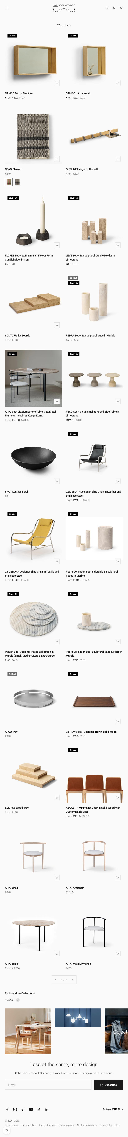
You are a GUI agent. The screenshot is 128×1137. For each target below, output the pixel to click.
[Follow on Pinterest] (23, 1109)
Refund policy (12, 1125)
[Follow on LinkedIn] (47, 1109)
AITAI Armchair (75, 887)
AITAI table (11, 963)
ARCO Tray (11, 731)
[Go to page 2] (72, 980)
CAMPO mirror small (78, 93)
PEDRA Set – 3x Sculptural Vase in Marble (90, 335)
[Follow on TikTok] (39, 1109)
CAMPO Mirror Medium (19, 93)
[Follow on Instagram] (15, 1109)
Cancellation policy (110, 1125)
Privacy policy (29, 1125)
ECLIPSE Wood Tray (17, 807)
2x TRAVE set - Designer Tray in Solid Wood (91, 731)
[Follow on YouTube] (31, 1109)
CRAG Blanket (13, 169)
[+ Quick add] (57, 83)
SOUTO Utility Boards (17, 335)
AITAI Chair (11, 887)
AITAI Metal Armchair (78, 963)
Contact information (87, 1125)
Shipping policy (66, 1125)
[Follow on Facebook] (7, 1109)
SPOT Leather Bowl (16, 491)
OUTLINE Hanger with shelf (82, 169)
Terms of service (47, 1125)
